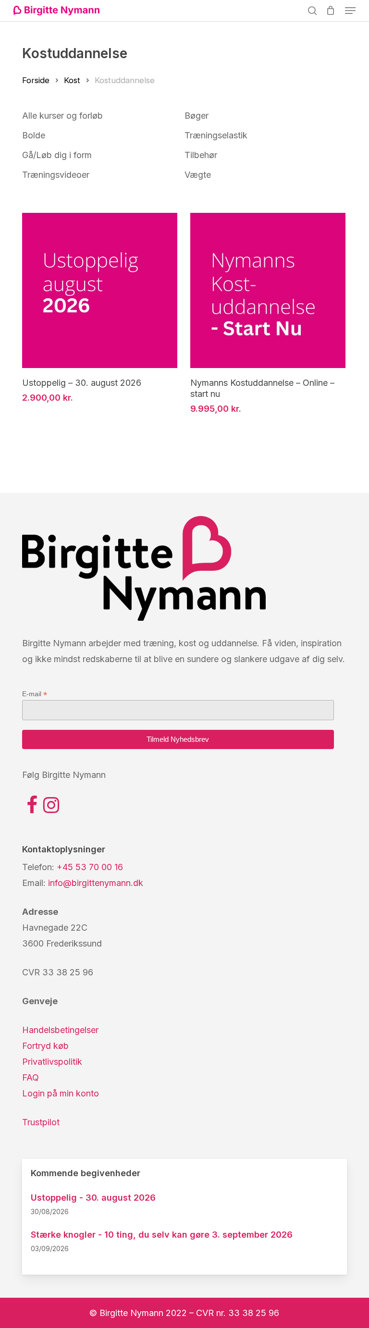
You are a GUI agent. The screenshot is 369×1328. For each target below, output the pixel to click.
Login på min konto (60, 1093)
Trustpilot (41, 1122)
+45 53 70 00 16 (90, 867)
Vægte (197, 175)
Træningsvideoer (55, 175)
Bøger (196, 116)
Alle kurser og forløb (62, 116)
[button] (350, 10)
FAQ (30, 1077)
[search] (312, 10)
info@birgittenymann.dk (95, 883)
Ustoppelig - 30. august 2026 (93, 1198)
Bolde (33, 135)
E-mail (34, 694)
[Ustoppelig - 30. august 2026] (99, 290)
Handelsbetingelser (60, 1030)
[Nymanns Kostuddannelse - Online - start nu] (267, 290)
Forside (35, 80)
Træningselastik (215, 135)
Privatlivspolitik (52, 1062)
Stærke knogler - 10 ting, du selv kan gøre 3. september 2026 (162, 1235)
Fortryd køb (45, 1046)
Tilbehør (200, 155)
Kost (72, 80)
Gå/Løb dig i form (57, 155)
